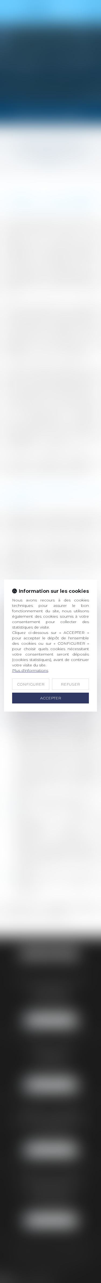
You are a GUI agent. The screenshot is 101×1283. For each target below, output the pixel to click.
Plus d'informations (30, 670)
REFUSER (70, 684)
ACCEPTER (50, 698)
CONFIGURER (30, 684)
